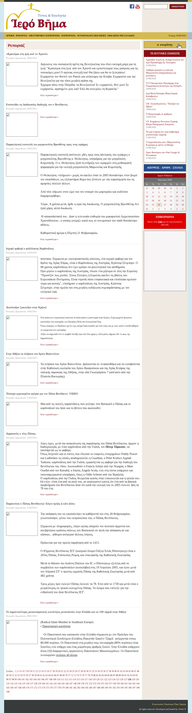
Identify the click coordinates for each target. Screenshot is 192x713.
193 (118, 687)
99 (16, 679)
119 (94, 679)
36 (104, 671)
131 (8, 683)
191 (110, 687)
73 (75, 675)
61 (41, 675)
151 (86, 683)
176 (51, 687)
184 (82, 687)
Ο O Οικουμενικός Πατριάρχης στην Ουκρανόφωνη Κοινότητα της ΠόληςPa (164, 84)
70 (66, 675)
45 (129, 671)
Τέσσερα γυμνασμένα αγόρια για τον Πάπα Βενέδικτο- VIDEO (42, 393)
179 (63, 687)
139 (39, 683)
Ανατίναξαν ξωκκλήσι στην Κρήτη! (26, 307)
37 (107, 671)
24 (70, 671)
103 (31, 679)
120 (98, 679)
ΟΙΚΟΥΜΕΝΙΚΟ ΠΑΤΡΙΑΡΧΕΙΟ (44, 35)
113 (70, 679)
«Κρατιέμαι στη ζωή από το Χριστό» (27, 53)
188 (98, 687)
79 (92, 675)
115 (78, 679)
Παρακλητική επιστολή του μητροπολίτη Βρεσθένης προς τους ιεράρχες (47, 144)
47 (135, 671)
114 (74, 679)
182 (74, 687)
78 (89, 675)
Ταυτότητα (168, 704)
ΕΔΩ (160, 222)
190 (106, 687)
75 (80, 675)
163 (134, 683)
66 (55, 675)
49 (7, 675)
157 (110, 683)
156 (106, 683)
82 (100, 675)
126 (121, 679)
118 (90, 679)
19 (56, 671)
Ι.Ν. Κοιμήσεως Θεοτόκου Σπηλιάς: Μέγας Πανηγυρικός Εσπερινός (162, 123)
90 (123, 675)
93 (131, 675)
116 (82, 679)
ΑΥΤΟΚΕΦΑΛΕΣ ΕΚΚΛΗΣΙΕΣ (91, 35)
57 (30, 675)
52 (16, 675)
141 (47, 683)
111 (62, 679)
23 (68, 671)
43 (124, 671)
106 (42, 679)
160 (122, 683)
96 (7, 679)
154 (98, 683)
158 (114, 683)
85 (108, 675)
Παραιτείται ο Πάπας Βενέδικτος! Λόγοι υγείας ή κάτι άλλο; (40, 503)
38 (110, 671)
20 (59, 671)
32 (93, 671)
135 (23, 683)
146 (67, 683)
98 (13, 679)
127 (125, 679)
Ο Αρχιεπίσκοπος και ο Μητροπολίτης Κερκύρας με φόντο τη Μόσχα (163, 143)
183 (78, 687)
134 (19, 683)
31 (90, 671)
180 (67, 687)
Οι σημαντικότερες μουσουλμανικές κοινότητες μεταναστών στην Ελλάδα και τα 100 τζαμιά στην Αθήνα (66, 611)
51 (13, 675)
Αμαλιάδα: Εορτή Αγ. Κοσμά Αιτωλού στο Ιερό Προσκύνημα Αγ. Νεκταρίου (165, 61)
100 (19, 679)
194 (122, 687)
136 (27, 683)
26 (76, 671)
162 (130, 683)
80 (94, 675)
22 (65, 671)
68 (61, 675)
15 (45, 671)
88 (117, 675)
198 (138, 687)
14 (42, 671)
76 (83, 675)
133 (15, 683)
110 (58, 679)
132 (12, 683)
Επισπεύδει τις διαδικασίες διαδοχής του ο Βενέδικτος (37, 104)
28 (82, 671)
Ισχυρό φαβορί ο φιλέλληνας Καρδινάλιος (30, 248)
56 (27, 675)
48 (138, 671)
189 (102, 687)
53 (18, 675)
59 (35, 675)
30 (87, 671)
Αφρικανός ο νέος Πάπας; (21, 433)
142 (51, 683)
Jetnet (181, 709)
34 (99, 671)
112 (66, 679)
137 (31, 683)
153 (94, 683)
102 (27, 679)
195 (126, 687)
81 (97, 675)
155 (102, 683)
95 (137, 675)
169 (23, 687)
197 (134, 687)
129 (133, 679)
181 (71, 687)
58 (33, 675)
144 (59, 683)
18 (53, 671)
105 (38, 679)
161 (126, 683)
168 (19, 687)
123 (109, 679)
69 (63, 675)
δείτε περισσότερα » (49, 95)
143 (55, 683)
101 (23, 679)
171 (31, 687)
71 (69, 675)
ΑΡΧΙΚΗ (10, 35)
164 (138, 683)
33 (96, 671)
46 (132, 671)
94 (134, 675)
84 (106, 675)
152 (90, 683)
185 (86, 687)
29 (84, 671)
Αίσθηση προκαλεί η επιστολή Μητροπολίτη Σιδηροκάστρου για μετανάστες (161, 73)
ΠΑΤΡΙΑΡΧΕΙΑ (68, 35)
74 (77, 675)
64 (49, 675)
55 (24, 675)
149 (78, 683)
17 (51, 671)
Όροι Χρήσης (180, 704)
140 (43, 683)
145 (63, 683)
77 (86, 675)
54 (21, 675)
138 (35, 683)
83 (103, 675)
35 (101, 671)
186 (90, 687)
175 (47, 687)
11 (34, 671)
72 (72, 675)
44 (127, 671)
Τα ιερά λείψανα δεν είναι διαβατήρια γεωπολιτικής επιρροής (162, 133)
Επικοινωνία (157, 704)
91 (125, 675)
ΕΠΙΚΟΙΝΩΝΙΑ (165, 217)
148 (74, 683)
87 (114, 675)
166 (12, 687)
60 (38, 675)
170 (27, 687)
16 (48, 671)
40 (115, 671)
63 (47, 675)
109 (54, 679)
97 (10, 679)
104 (35, 679)
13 (39, 671)
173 (39, 687)
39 (113, 671)
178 (59, 687)
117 (86, 679)
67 (58, 675)
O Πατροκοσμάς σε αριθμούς (159, 114)
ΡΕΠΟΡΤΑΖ (21, 35)
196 (130, 687)
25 (73, 671)
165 (8, 687)
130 (137, 679)
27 (79, 671)
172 (35, 687)
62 (44, 675)
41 (118, 671)
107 (46, 679)
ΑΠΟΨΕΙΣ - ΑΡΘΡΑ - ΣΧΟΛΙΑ (165, 167)
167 (15, 687)
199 (8, 692)
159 (118, 683)
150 (82, 683)
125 (117, 679)
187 (94, 687)
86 (111, 675)
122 (105, 679)
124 (113, 679)
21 (62, 671)
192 (114, 687)
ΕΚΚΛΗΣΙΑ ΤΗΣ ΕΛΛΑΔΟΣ (121, 35)
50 (10, 675)
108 (50, 679)
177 (55, 687)
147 (71, 683)
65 (52, 675)
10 (31, 671)
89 (120, 675)
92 (128, 675)
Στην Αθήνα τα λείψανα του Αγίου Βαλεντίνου (32, 353)
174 (43, 687)
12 (37, 671)
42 (121, 671)
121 (102, 679)
